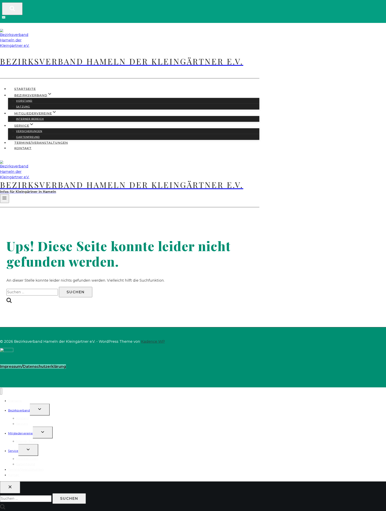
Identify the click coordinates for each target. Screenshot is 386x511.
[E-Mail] (3, 17)
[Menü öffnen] (4, 198)
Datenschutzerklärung (44, 366)
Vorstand (24, 100)
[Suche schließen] (10, 487)
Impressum (11, 366)
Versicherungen (29, 131)
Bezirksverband (19, 410)
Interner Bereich (30, 118)
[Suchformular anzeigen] (12, 8)
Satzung (23, 106)
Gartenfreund (28, 137)
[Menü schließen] (1, 391)
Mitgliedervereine (20, 433)
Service (13, 451)
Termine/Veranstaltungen (41, 143)
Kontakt (23, 148)
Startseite (25, 89)
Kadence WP (153, 341)
